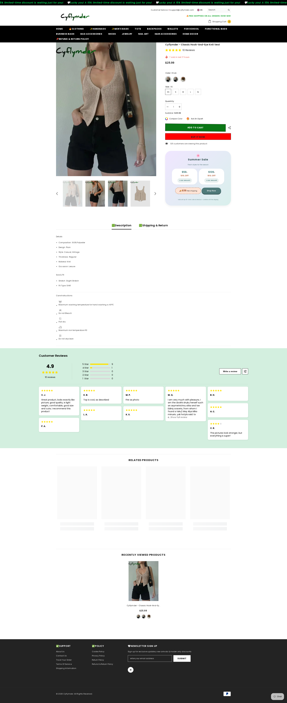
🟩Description (121, 225)
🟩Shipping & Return (153, 225)
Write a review (230, 371)
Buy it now (198, 136)
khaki (138, 616)
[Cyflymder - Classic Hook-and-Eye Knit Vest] (144, 581)
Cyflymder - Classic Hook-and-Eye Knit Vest (143, 605)
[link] (77, 524)
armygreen (149, 616)
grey (143, 616)
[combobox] (216, 10)
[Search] (219, 10)
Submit (181, 658)
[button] (57, 193)
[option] (106, 109)
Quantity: (169, 101)
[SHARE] (228, 127)
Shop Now (211, 190)
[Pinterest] (130, 670)
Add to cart (195, 127)
